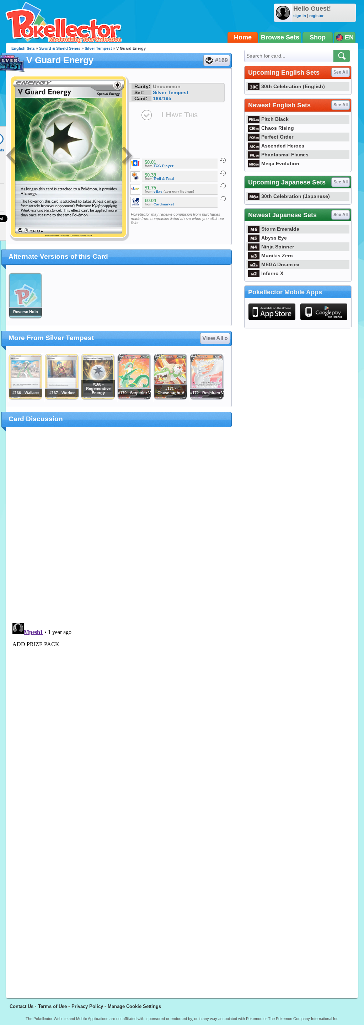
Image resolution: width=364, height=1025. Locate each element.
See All (340, 72)
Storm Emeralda (280, 229)
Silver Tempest (98, 48)
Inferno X (272, 273)
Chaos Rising (277, 128)
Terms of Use (52, 1006)
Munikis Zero (277, 255)
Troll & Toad (164, 179)
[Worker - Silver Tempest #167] (61, 398)
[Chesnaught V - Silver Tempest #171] (170, 398)
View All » (215, 338)
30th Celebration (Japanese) (295, 196)
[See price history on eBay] (223, 186)
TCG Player (163, 166)
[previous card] (12, 156)
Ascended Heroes (282, 146)
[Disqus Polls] (119, 525)
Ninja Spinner (277, 246)
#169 (221, 60)
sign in (299, 16)
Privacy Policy (87, 1006)
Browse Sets (280, 37)
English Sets (23, 48)
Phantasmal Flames (285, 154)
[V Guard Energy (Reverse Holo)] (25, 317)
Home (243, 37)
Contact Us (21, 1006)
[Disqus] (119, 709)
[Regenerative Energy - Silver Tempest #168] (98, 398)
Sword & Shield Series (59, 48)
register (316, 16)
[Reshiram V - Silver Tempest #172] (206, 398)
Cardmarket (164, 204)
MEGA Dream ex (280, 264)
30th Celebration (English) (293, 86)
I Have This (179, 114)
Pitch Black (275, 119)
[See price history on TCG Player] (223, 160)
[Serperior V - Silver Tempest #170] (134, 398)
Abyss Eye (274, 238)
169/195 (162, 98)
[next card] (128, 156)
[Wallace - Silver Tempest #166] (25, 398)
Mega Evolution (280, 163)
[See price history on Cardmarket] (223, 199)
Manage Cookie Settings (134, 1006)
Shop (318, 37)
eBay (158, 191)
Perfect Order (277, 137)
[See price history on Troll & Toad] (223, 173)
